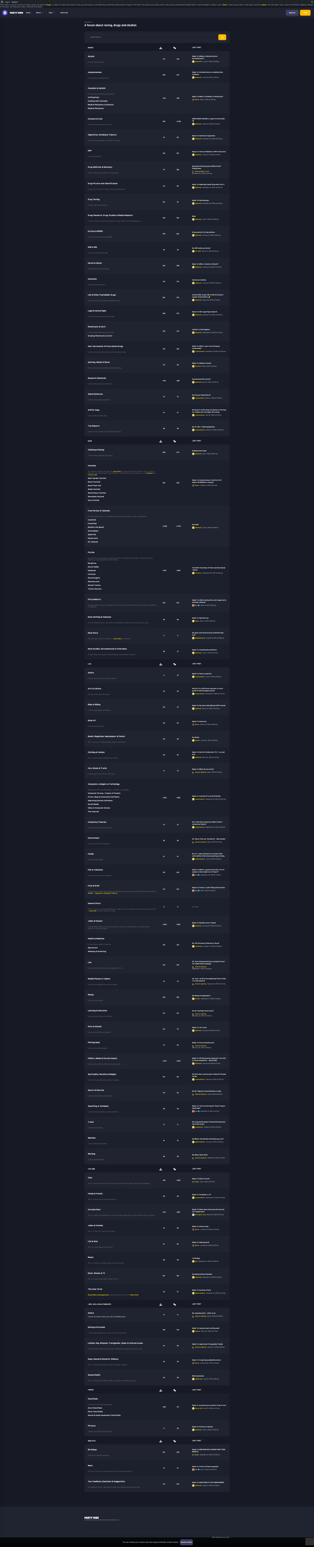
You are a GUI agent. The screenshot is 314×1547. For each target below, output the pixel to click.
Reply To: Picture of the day (202, 1427)
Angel (197, 1182)
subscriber (93, 911)
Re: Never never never (200, 1155)
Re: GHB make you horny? (201, 248)
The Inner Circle (95, 1289)
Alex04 (197, 740)
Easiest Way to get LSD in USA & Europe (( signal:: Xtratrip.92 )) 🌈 (207, 296)
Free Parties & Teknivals (99, 510)
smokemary (199, 946)
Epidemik (92, 570)
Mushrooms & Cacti (96, 326)
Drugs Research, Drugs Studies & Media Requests (110, 215)
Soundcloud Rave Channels (202, 1274)
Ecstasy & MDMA (95, 231)
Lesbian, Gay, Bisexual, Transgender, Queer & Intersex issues (115, 1343)
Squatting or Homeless (98, 1106)
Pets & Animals (95, 1026)
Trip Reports (94, 425)
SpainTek (92, 534)
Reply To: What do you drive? (203, 769)
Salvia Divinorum (95, 394)
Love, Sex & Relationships (99, 1304)
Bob (196, 1261)
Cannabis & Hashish (96, 88)
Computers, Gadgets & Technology (103, 784)
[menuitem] (2, 2)
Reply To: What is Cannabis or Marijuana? (207, 96)
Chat (51, 13)
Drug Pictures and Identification (103, 183)
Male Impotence (198, 1376)
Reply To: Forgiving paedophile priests (206, 1360)
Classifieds (93, 1398)
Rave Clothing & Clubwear (99, 617)
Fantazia (92, 574)
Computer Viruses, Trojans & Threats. (104, 793)
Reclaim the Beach (96, 527)
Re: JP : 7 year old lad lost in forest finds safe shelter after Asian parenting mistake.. (208, 855)
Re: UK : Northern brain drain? (203, 1011)
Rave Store (93, 632)
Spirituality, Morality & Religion (102, 1074)
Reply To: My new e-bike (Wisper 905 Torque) (208, 705)
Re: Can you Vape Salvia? (201, 395)
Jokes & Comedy (95, 1225)
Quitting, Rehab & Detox (99, 362)
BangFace (92, 563)
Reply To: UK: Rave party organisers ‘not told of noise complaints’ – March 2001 (209, 1059)
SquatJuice (93, 538)
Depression (93, 947)
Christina (198, 366)
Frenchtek (92, 523)
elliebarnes (199, 1379)
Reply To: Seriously (199, 721)
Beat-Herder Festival (97, 478)
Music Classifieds (95, 1411)
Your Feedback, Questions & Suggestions (106, 1481)
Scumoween (93, 531)
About (38, 13)
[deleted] (198, 77)
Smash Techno (94, 585)
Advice (91, 672)
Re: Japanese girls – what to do (204, 1313)
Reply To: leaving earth (200, 1242)
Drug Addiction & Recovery (100, 167)
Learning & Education (97, 1010)
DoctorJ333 (199, 1408)
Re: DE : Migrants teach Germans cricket (206, 1091)
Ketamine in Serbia (199, 280)
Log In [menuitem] (7, 2)
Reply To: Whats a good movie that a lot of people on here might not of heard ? (208, 871)
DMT (90, 150)
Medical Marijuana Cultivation (101, 104)
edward (197, 1331)
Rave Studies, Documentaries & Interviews (107, 648)
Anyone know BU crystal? (201, 379)
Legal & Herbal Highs (97, 310)
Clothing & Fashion (96, 752)
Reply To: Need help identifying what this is (208, 184)
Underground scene (199, 451)
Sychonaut (198, 61)
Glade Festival (94, 489)
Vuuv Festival (93, 500)
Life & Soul (93, 1241)
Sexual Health (94, 1375)
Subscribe (64, 13)
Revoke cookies (186, 1542)
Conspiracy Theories (97, 822)
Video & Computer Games (99, 808)
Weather (92, 1137)
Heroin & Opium (95, 263)
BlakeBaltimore (200, 638)
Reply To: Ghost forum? (201, 1179)
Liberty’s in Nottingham (201, 329)
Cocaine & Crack (95, 118)
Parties (91, 552)
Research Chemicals (97, 378)
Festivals (92, 465)
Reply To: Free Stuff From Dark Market (206, 796)
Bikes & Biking (94, 704)
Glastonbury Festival (97, 493)
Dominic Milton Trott (202, 171)
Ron (197, 605)
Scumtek (195, 525)
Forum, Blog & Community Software (103, 797)
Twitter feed (92, 475)
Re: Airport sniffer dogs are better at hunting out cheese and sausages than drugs (209, 411)
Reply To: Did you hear (200, 1226)
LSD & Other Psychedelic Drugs (102, 294)
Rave (90, 441)
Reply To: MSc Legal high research (204, 312)
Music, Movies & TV (96, 1273)
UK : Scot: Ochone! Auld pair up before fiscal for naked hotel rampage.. (208, 962)
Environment (93, 838)
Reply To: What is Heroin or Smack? (205, 264)
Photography (94, 1042)
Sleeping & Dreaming (97, 951)
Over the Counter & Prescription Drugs (105, 346)
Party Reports (94, 599)
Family (91, 853)
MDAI (194, 216)
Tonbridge (196, 1258)
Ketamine (92, 279)
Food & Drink (93, 885)
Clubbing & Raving (96, 449)
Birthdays (92, 1449)
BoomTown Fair (94, 485)
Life (89, 664)
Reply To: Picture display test (203, 1043)
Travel (91, 1122)
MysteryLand (93, 581)
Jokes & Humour (95, 921)
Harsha (197, 999)
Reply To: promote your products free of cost (209, 1405)
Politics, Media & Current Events (102, 1058)
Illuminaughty (94, 578)
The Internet (93, 811)
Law (90, 962)
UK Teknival (93, 542)
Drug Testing (94, 199)
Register (292, 13)
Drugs (90, 47)
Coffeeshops (93, 97)
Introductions (94, 1209)
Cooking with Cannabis (98, 101)
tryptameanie (200, 351)
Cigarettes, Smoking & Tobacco (102, 134)
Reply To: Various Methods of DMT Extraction (209, 152)
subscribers (117, 471)
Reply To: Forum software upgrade (205, 1466)
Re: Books (195, 737)
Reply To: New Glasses (200, 618)
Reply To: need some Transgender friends (207, 1344)
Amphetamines (95, 72)
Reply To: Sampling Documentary (204, 650)
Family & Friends (95, 1193)
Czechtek (92, 520)
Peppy (197, 621)
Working (91, 1153)
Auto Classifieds (95, 1408)
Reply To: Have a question (201, 674)
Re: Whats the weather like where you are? (207, 1139)
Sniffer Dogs (93, 410)
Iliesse (197, 99)
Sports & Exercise (96, 1090)
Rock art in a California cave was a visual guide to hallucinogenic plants (207, 689)
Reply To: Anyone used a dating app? (206, 1328)
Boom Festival (94, 482)
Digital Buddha (200, 1142)
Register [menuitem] (15, 2)
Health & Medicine (96, 938)
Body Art (92, 720)
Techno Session (95, 589)
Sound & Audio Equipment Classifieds (104, 1415)
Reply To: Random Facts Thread (204, 923)
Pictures (92, 1425)
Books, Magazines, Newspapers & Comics (106, 736)
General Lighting (200, 772)
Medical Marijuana (96, 108)
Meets (91, 1257)
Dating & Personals (96, 1327)
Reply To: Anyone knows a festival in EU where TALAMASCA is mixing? (207, 481)
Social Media (93, 804)
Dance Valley (93, 567)
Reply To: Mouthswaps (200, 200)
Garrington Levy (200, 1214)
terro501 (198, 251)
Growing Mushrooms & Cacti (100, 336)
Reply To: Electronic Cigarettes (203, 136)
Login (305, 13)
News (90, 1465)
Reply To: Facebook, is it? (201, 1195)
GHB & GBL (92, 247)
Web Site (92, 1441)
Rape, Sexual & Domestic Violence (103, 1359)
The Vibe (91, 1169)
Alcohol (91, 56)
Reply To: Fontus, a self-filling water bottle (208, 888)
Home (28, 13)
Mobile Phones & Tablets (99, 978)
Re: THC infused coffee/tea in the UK (205, 943)
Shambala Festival (96, 496)
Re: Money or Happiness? (201, 996)
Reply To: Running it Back (201, 1290)
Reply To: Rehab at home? (201, 363)
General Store (94, 903)
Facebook (149, 473)
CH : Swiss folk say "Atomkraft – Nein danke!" (209, 839)
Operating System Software (100, 800)
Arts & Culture (94, 688)
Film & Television (95, 869)
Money (91, 994)
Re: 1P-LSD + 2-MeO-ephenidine (203, 427)
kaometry (198, 573)
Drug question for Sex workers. (203, 232)
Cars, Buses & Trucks (97, 768)
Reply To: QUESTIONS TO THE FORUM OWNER (208, 1482)
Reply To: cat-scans (199, 1027)
